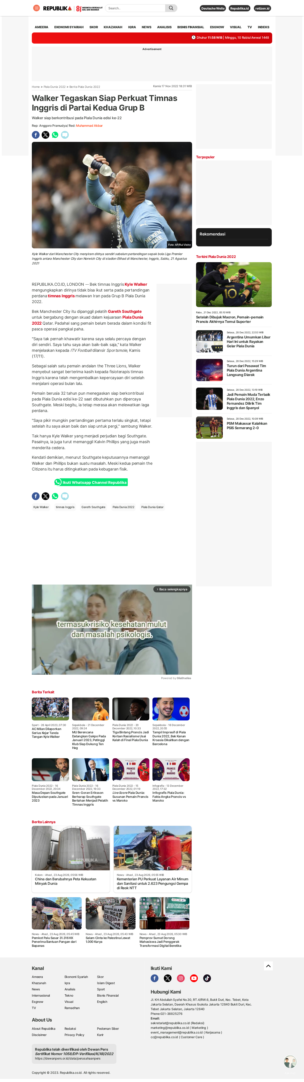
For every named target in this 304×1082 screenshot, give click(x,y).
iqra (132, 27)
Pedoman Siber (108, 1028)
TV (249, 27)
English (102, 1002)
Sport (101, 989)
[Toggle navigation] (36, 8)
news (146, 27)
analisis (164, 27)
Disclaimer (39, 1035)
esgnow (217, 27)
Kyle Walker (135, 284)
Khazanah (39, 983)
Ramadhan (72, 1008)
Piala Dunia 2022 (55, 86)
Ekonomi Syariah (69, 27)
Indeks (263, 27)
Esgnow (37, 1002)
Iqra (67, 983)
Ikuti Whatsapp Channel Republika (94, 482)
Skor (100, 977)
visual (235, 27)
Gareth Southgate (124, 311)
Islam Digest (106, 983)
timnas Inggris (61, 296)
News (36, 989)
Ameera (37, 977)
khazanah (113, 27)
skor (93, 27)
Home (36, 86)
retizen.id (262, 8)
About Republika (43, 1028)
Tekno (69, 995)
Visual (69, 1002)
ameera (41, 27)
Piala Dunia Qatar (152, 507)
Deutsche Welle (212, 8)
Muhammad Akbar (89, 125)
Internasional (41, 995)
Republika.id (239, 8)
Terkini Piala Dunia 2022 (216, 256)
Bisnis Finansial (190, 27)
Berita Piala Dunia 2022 (84, 86)
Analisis (70, 989)
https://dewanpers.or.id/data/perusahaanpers (68, 1058)
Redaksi (70, 1028)
